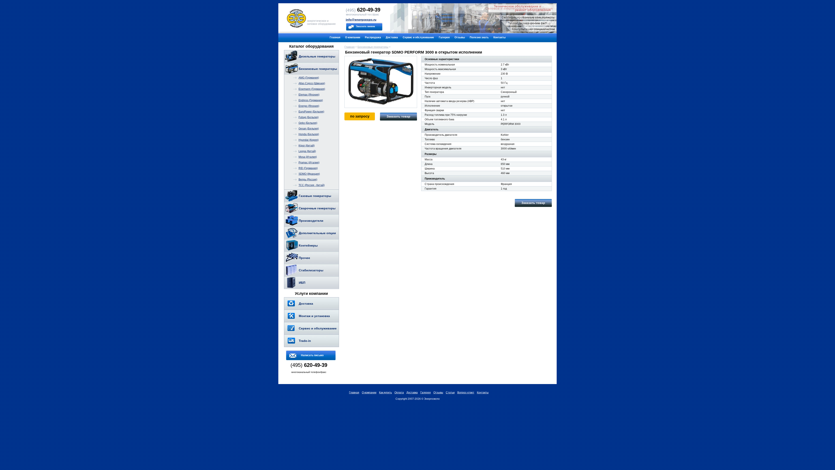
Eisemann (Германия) (312, 89)
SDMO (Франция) (309, 173)
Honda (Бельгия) (309, 134)
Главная (335, 37)
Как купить (385, 392)
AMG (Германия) (309, 77)
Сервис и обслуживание (418, 37)
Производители (311, 220)
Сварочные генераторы (317, 208)
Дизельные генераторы (317, 56)
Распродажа (373, 37)
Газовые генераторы (315, 196)
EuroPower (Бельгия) (311, 111)
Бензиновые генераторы (318, 68)
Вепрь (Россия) (308, 179)
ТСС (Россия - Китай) (312, 185)
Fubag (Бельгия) (309, 117)
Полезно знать (479, 37)
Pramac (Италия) (309, 162)
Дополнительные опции (317, 233)
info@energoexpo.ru (361, 19)
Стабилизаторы (311, 270)
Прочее (304, 258)
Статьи (450, 392)
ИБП (302, 282)
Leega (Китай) (307, 151)
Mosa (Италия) (308, 156)
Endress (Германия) (311, 100)
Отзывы (459, 37)
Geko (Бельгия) (308, 122)
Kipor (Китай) (307, 145)
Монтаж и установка (314, 316)
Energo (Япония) (309, 105)
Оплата (399, 392)
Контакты (499, 37)
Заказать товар (398, 116)
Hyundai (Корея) (309, 139)
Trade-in (305, 340)
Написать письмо (312, 355)
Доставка (392, 37)
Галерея (444, 37)
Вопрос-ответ (465, 392)
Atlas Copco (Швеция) (312, 83)
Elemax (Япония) (309, 94)
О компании (352, 37)
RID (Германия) (308, 168)
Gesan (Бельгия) (309, 128)
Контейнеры (308, 245)
